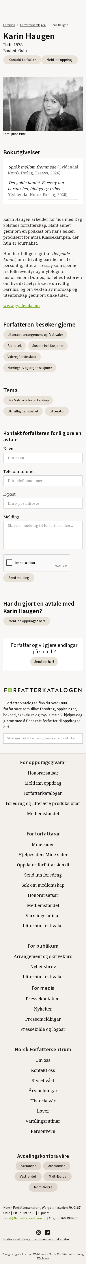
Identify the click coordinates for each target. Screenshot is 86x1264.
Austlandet (56, 1166)
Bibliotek (14, 345)
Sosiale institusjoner (48, 345)
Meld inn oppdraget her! (27, 621)
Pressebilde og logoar (43, 1029)
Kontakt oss (43, 1070)
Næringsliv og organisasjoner (29, 367)
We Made (43, 1258)
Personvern (43, 1131)
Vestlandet (28, 1176)
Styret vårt (43, 1080)
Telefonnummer (19, 471)
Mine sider (43, 844)
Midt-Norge (57, 1176)
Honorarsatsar (43, 773)
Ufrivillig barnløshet (23, 411)
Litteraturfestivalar (43, 926)
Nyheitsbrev (43, 966)
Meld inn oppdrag (60, 59)
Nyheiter (43, 1009)
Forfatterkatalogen (33, 25)
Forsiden (9, 25)
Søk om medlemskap (43, 885)
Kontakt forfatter (22, 59)
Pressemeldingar (43, 1019)
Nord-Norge (43, 1187)
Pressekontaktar (43, 999)
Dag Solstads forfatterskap (28, 400)
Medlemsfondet (43, 813)
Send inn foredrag (43, 875)
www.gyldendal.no (21, 305)
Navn (8, 448)
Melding (11, 517)
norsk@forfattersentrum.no (25, 1218)
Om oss (43, 1060)
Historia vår (43, 1101)
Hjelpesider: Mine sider (43, 855)
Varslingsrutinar (43, 915)
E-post (9, 494)
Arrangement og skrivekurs (43, 956)
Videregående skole (22, 356)
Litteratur (57, 411)
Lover (43, 1111)
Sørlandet (28, 1166)
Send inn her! (44, 661)
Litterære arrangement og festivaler (35, 334)
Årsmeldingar (43, 1091)
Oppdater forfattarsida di (43, 865)
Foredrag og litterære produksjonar (43, 803)
